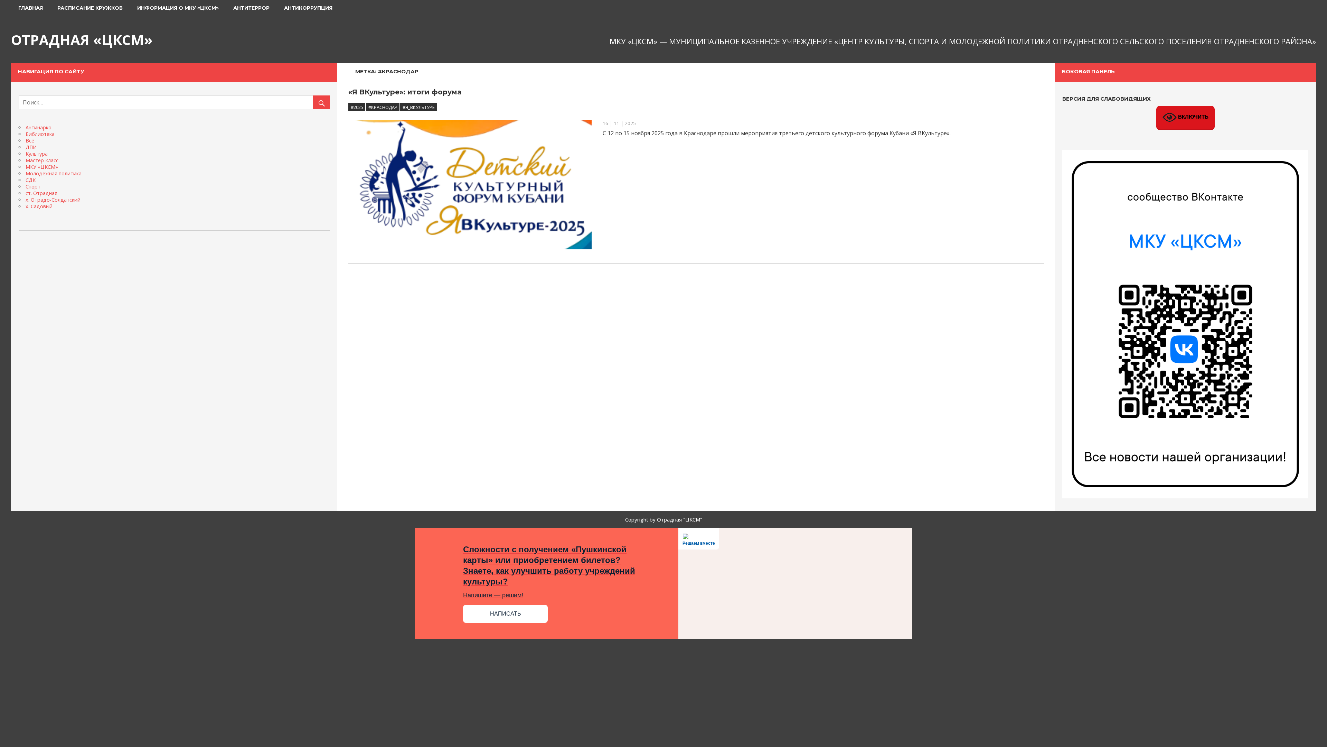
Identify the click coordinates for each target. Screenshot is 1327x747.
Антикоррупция (308, 8)
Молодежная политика (54, 173)
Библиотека (40, 134)
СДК (31, 180)
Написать (505, 614)
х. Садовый (39, 206)
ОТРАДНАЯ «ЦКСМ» (82, 39)
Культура (37, 153)
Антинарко (38, 127)
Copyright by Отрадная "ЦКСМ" (663, 519)
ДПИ (31, 147)
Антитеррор (251, 8)
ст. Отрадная (41, 193)
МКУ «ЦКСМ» (42, 167)
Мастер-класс (42, 160)
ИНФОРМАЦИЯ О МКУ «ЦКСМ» (178, 8)
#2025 (357, 107)
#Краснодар (382, 107)
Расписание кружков (90, 8)
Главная (30, 8)
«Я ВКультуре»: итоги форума (404, 92)
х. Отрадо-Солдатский (53, 199)
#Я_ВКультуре (419, 107)
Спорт (33, 186)
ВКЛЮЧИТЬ (1192, 117)
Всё (30, 140)
